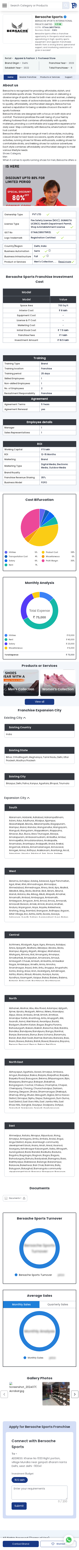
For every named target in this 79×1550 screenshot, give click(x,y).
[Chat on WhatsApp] (69, 1540)
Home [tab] (10, 77)
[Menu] (4, 5)
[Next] (74, 1394)
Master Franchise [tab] (27, 77)
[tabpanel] (39, 746)
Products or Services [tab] (50, 77)
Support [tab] (68, 77)
